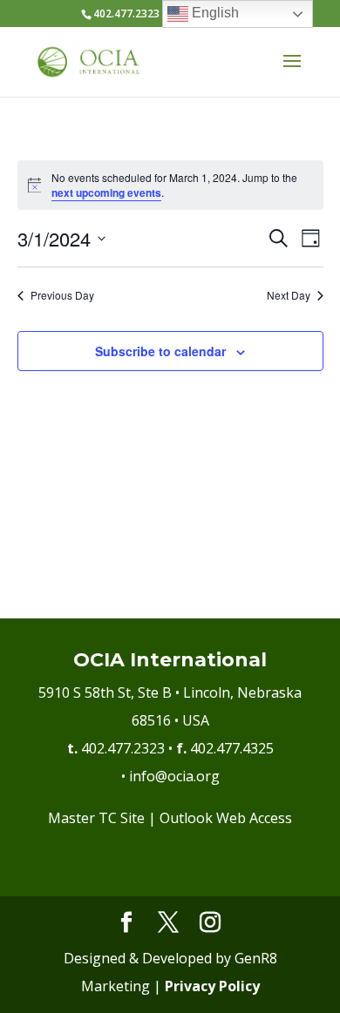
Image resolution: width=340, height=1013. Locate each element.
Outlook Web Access (226, 817)
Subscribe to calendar (160, 351)
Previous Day (62, 295)
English (213, 12)
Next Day (288, 295)
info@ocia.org (174, 776)
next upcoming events (106, 192)
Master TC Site (96, 817)
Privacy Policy (212, 986)
